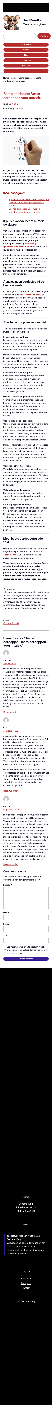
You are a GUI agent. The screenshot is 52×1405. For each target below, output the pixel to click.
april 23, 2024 (9, 663)
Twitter (26, 1287)
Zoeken (44, 36)
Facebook (26, 1278)
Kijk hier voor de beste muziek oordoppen (29, 199)
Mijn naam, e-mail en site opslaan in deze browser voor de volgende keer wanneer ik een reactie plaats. (27, 950)
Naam (6, 912)
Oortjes (19, 108)
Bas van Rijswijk (11, 623)
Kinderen (26, 65)
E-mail (6, 924)
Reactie (7, 885)
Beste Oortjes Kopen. (30, 295)
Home (6, 78)
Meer (26, 71)
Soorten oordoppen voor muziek (24, 209)
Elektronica (26, 44)
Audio (14, 78)
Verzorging (26, 60)
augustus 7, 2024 (11, 809)
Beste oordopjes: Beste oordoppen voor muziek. (22, 96)
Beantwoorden (10, 712)
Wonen (26, 50)
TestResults (32, 20)
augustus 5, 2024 (11, 731)
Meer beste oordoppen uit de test (25, 212)
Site (5, 935)
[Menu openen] (33, 7)
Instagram (26, 1283)
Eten (26, 55)
